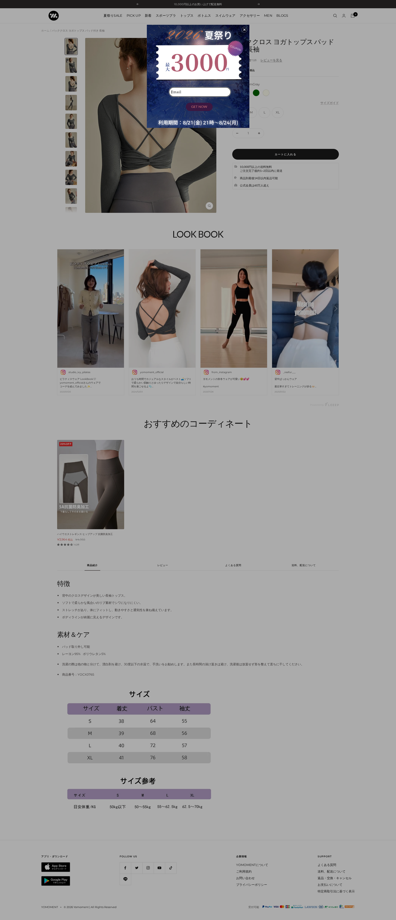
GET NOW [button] (199, 106)
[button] (244, 29)
